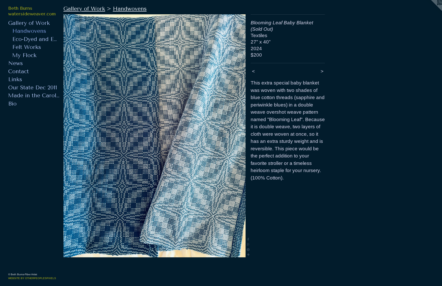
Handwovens (29, 31)
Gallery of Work (29, 23)
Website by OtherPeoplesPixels (32, 278)
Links (15, 79)
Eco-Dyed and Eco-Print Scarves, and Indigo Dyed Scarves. (35, 39)
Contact (18, 71)
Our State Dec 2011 (32, 87)
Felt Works (26, 47)
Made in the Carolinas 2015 (33, 95)
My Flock (24, 55)
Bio (12, 104)
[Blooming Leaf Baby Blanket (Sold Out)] (154, 135)
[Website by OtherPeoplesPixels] (432, 10)
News (15, 63)
